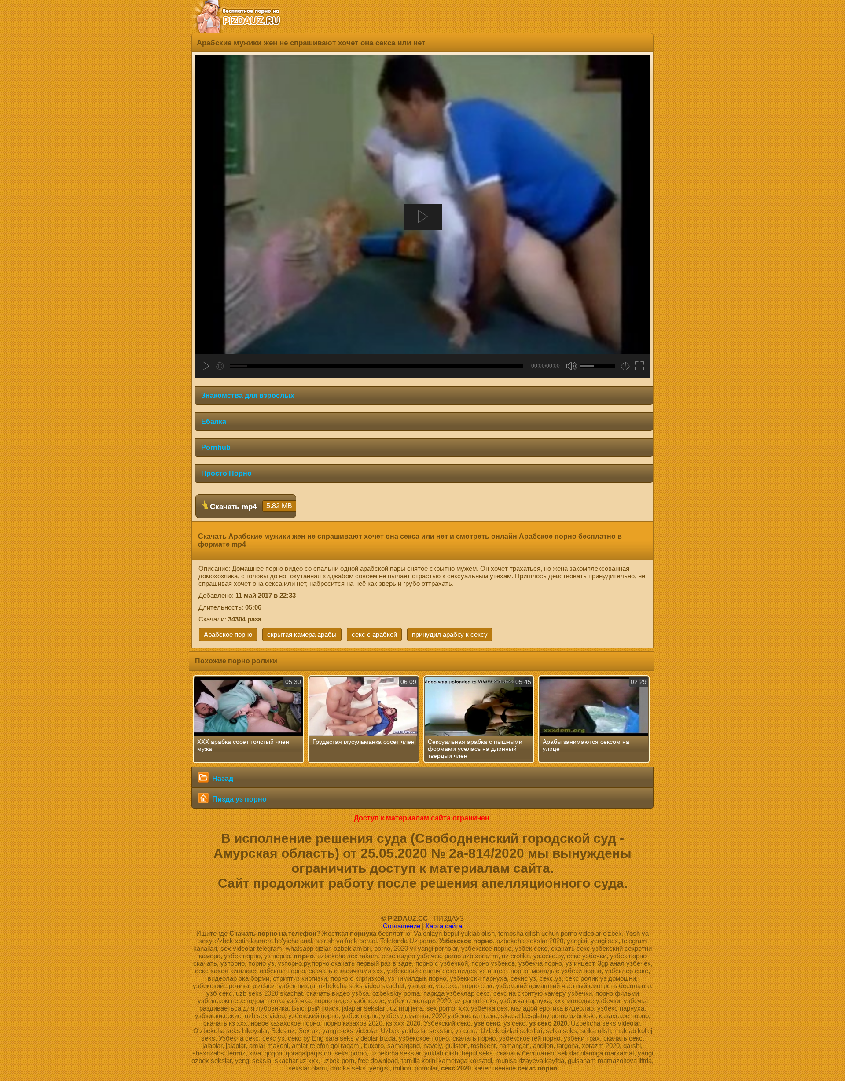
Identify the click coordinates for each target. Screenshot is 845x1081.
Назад (221, 778)
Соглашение (401, 926)
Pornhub (216, 447)
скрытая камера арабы (302, 634)
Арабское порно (228, 634)
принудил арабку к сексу (450, 634)
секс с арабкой (374, 634)
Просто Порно (226, 473)
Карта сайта (444, 926)
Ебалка (213, 421)
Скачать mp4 (250, 506)
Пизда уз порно (238, 799)
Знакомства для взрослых (247, 395)
